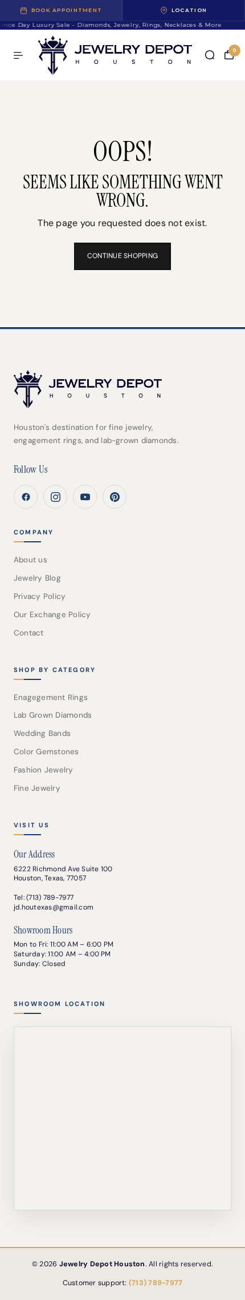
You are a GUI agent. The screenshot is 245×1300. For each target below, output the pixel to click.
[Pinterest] (114, 497)
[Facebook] (26, 497)
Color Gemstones (46, 751)
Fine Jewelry (37, 788)
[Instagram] (55, 497)
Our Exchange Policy (52, 614)
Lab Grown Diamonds (53, 715)
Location (189, 10)
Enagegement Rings (51, 697)
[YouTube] (85, 497)
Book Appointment (66, 10)
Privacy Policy (40, 596)
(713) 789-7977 (50, 897)
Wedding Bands (42, 733)
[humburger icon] (18, 55)
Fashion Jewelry (44, 770)
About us (30, 560)
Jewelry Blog (37, 578)
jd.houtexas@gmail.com (53, 907)
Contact (29, 633)
